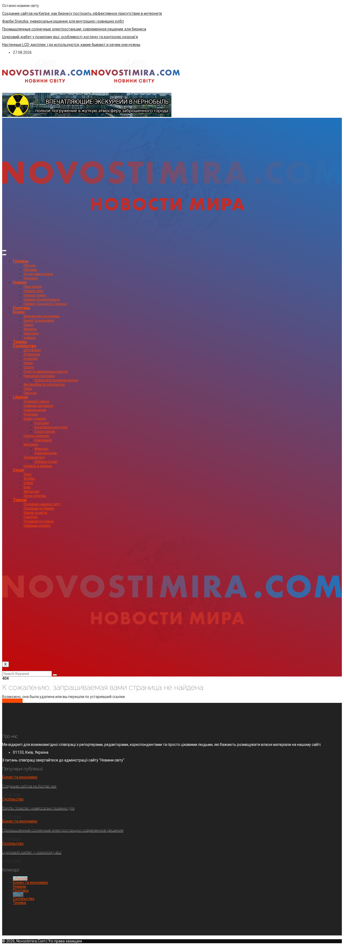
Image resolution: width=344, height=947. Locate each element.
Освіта (29, 367)
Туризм (20, 500)
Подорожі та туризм (39, 521)
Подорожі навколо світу (42, 504)
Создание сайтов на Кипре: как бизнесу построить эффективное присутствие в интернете (82, 13)
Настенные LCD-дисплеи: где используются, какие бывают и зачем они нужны (71, 44)
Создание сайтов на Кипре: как (29, 786)
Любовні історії (45, 462)
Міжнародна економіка (41, 316)
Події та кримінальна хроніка (46, 371)
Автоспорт (32, 491)
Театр (28, 389)
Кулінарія (31, 414)
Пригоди (30, 393)
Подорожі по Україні (39, 508)
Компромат (43, 440)
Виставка (31, 444)
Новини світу (34, 291)
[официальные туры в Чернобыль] (86, 115)
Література (32, 354)
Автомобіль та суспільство (44, 384)
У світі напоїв (44, 431)
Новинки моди (35, 410)
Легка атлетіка (35, 496)
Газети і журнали (36, 436)
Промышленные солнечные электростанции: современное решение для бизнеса (74, 29)
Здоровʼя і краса (36, 401)
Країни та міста (35, 513)
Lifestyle (20, 397)
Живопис (41, 449)
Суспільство (24, 346)
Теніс (28, 474)
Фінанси (30, 329)
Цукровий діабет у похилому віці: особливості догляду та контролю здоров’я (70, 37)
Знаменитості (34, 457)
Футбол (29, 478)
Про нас (30, 265)
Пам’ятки (30, 517)
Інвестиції (31, 333)
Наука (28, 363)
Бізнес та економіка (39, 320)
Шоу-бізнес (32, 350)
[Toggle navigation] (4, 250)
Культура (30, 359)
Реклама (30, 270)
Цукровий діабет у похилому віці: (32, 852)
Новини (20, 282)
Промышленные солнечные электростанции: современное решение (62, 830)
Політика (21, 308)
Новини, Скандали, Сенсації (45, 304)
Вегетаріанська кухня (50, 427)
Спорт (18, 470)
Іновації (29, 338)
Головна (20, 261)
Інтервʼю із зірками (38, 466)
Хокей (28, 483)
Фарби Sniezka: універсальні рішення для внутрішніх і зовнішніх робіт (63, 21)
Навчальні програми (39, 376)
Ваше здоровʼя (35, 419)
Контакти (31, 278)
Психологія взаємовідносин (56, 380)
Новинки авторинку (38, 406)
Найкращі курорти (37, 526)
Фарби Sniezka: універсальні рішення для (38, 808)
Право (28, 325)
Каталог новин (35, 295)
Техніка (20, 342)
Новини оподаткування (42, 299)
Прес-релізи (33, 287)
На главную (12, 701)
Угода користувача (38, 274)
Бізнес (19, 312)
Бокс (27, 487)
